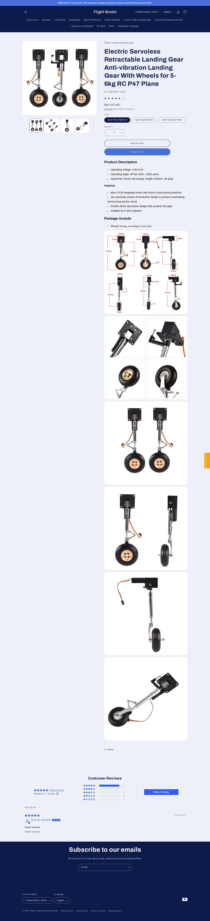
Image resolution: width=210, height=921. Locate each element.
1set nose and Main (171, 120)
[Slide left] (26, 126)
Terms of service (98, 911)
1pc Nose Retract (144, 120)
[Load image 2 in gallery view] (52, 126)
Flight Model (35, 911)
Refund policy (67, 911)
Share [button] (110, 750)
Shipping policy (114, 911)
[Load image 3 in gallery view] (67, 126)
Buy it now (137, 152)
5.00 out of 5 (56, 790)
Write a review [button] (161, 792)
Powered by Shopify (49, 911)
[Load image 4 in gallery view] (82, 126)
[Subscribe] (128, 867)
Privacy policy (82, 911)
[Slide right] (93, 126)
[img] (32, 815)
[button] (26, 12)
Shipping (108, 109)
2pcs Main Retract (117, 120)
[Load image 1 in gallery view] (36, 126)
